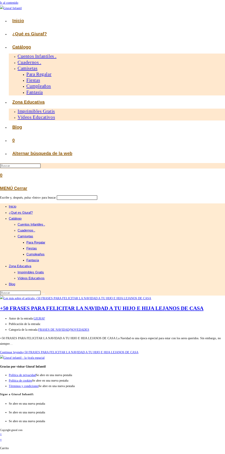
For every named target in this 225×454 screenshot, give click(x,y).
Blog (12, 284)
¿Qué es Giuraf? (21, 212)
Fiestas (31, 248)
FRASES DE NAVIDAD (53, 329)
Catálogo (15, 218)
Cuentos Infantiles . (31, 224)
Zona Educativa (20, 266)
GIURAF (39, 318)
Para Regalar (35, 242)
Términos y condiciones (23, 386)
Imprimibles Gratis (31, 272)
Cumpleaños (35, 254)
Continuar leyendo (69, 352)
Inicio (12, 206)
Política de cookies (20, 380)
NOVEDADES (79, 329)
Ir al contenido (9, 2)
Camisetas (25, 236)
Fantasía (32, 260)
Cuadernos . (26, 230)
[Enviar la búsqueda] (43, 293)
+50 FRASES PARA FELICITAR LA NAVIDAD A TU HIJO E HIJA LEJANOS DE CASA (101, 308)
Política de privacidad (22, 375)
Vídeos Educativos (31, 278)
